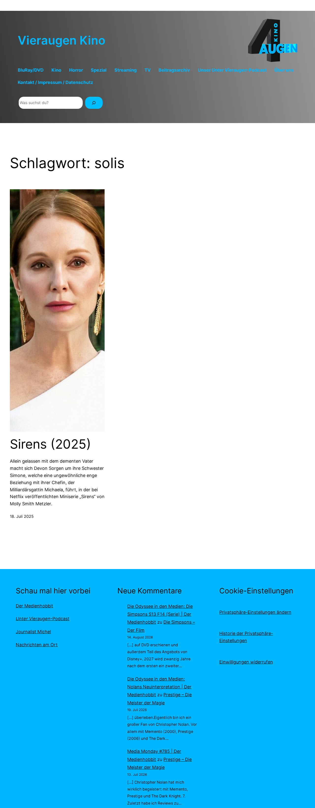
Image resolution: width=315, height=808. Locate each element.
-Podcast (42, 618)
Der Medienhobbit (34, 605)
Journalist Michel (33, 631)
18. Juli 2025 (22, 516)
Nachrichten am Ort (37, 644)
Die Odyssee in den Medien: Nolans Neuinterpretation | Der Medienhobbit (159, 686)
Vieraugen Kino (61, 40)
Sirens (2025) (50, 444)
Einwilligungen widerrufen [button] (246, 662)
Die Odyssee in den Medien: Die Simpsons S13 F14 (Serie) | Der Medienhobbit (160, 614)
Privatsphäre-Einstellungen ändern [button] (255, 612)
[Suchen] (94, 103)
